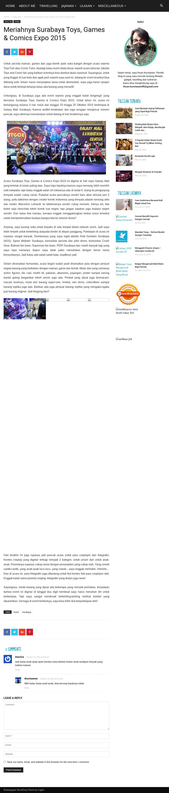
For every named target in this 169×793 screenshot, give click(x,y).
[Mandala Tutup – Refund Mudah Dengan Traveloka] (121, 236)
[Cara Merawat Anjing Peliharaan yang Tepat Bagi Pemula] (124, 112)
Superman (38, 245)
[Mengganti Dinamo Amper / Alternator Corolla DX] (124, 252)
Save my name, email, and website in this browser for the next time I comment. (48, 762)
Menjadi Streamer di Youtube (148, 172)
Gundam (91, 236)
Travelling (48, 6)
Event (16, 612)
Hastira (19, 656)
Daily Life (17, 16)
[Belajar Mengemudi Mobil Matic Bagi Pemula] (124, 269)
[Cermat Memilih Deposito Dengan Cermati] (124, 219)
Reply (17, 670)
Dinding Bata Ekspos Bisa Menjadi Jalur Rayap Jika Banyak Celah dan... (150, 127)
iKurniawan (31, 678)
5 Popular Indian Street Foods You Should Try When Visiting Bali (148, 143)
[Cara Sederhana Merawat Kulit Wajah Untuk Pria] (124, 204)
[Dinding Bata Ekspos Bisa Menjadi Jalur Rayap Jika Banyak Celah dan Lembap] (124, 128)
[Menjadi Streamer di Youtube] (124, 176)
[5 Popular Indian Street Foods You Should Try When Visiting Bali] (124, 144)
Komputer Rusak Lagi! (145, 156)
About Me (27, 6)
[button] (161, 6)
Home (10, 6)
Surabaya (28, 95)
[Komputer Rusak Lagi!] (124, 160)
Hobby (17, 21)
